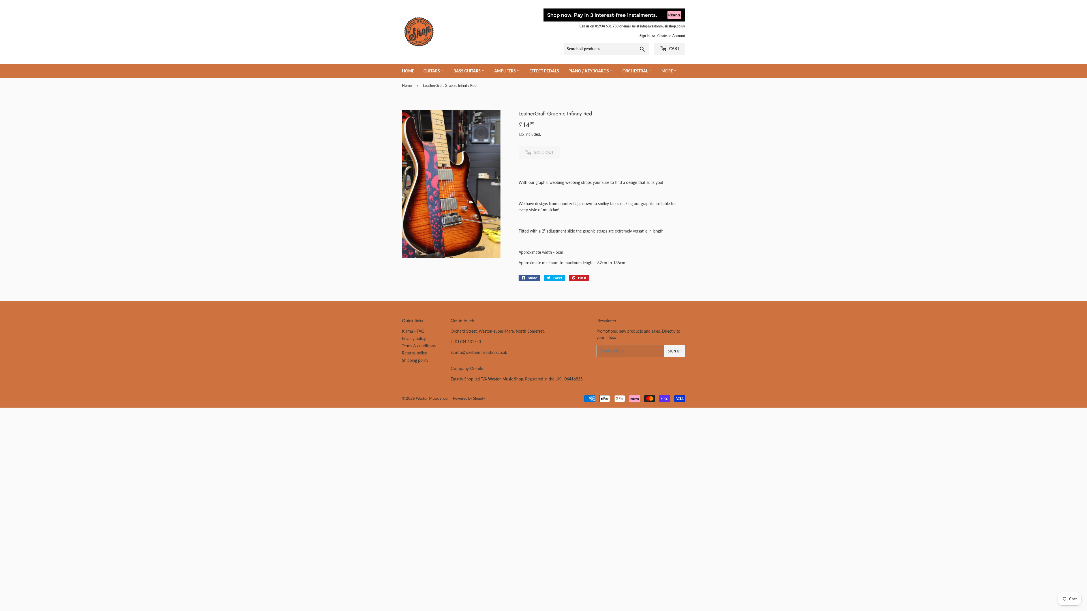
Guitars (432, 70)
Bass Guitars (467, 70)
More (667, 70)
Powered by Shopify (469, 398)
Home (408, 70)
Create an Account (671, 36)
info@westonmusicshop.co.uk (481, 352)
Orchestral (635, 70)
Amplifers (505, 70)
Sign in (644, 36)
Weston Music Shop (432, 398)
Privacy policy (414, 338)
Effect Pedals (544, 70)
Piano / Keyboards (589, 70)
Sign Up (674, 351)
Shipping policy (415, 360)
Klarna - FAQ (413, 331)
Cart (673, 48)
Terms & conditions (419, 345)
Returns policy (414, 352)
